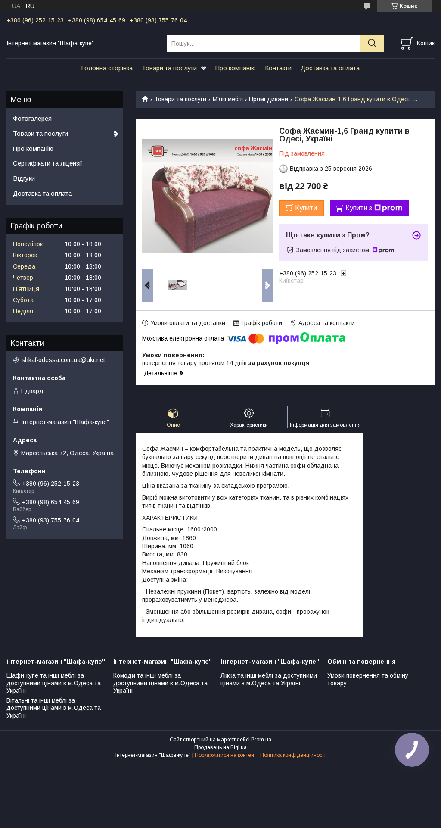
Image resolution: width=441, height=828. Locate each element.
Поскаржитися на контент (225, 755)
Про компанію (235, 68)
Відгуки (24, 178)
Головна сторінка (107, 68)
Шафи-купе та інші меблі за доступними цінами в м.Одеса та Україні (53, 683)
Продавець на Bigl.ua (220, 747)
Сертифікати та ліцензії (47, 163)
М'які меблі (228, 99)
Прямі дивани (268, 99)
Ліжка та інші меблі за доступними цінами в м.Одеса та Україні (268, 679)
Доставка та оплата (330, 68)
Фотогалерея (32, 118)
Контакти (278, 68)
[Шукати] (372, 43)
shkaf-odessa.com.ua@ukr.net (63, 359)
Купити (306, 208)
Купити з (358, 208)
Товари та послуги (169, 68)
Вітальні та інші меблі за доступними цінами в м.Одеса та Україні (53, 708)
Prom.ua (261, 740)
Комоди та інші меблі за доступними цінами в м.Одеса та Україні (160, 683)
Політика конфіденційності (293, 755)
